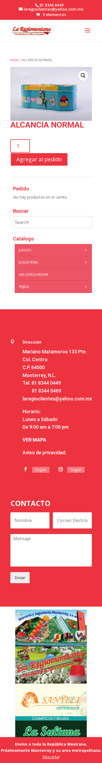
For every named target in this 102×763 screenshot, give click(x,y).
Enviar (20, 577)
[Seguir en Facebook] (25, 469)
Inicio (14, 59)
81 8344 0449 (46, 383)
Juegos (25, 250)
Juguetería (28, 262)
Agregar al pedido (39, 159)
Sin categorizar (33, 274)
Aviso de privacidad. (44, 452)
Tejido (24, 286)
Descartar (51, 756)
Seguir (40, 469)
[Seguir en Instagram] (60, 469)
